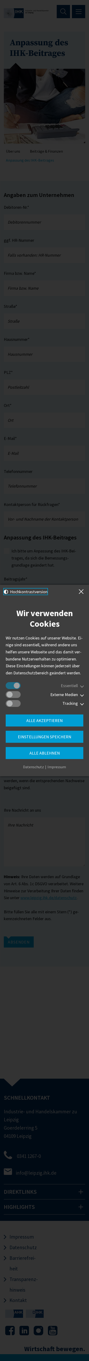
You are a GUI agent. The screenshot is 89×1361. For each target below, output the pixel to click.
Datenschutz (33, 766)
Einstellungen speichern (44, 736)
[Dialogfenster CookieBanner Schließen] (82, 592)
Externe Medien (64, 694)
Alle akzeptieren (44, 720)
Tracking (70, 703)
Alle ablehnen (44, 753)
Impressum (56, 766)
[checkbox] (13, 685)
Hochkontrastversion (28, 591)
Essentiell (69, 685)
